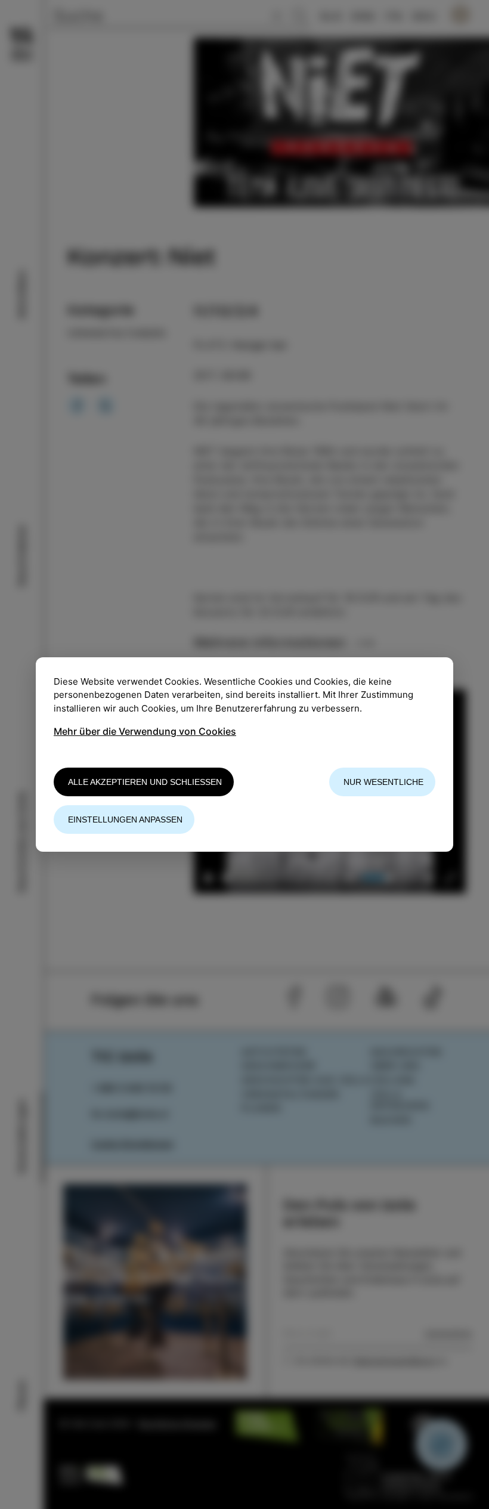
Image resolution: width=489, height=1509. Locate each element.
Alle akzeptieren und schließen (145, 782)
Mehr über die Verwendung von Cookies (145, 731)
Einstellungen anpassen (125, 819)
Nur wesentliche (383, 782)
